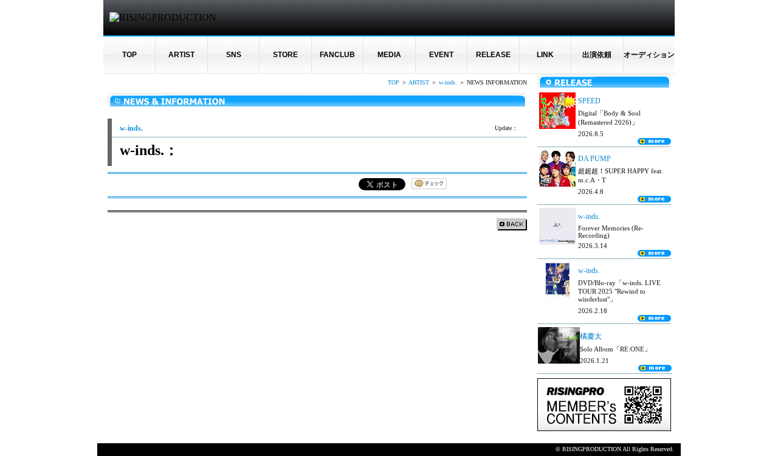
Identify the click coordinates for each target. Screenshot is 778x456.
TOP (129, 54)
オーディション (649, 54)
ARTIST (181, 54)
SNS (233, 54)
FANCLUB (337, 54)
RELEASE (493, 54)
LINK (545, 54)
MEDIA (389, 54)
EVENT (441, 54)
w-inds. (448, 82)
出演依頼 (596, 54)
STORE (285, 54)
